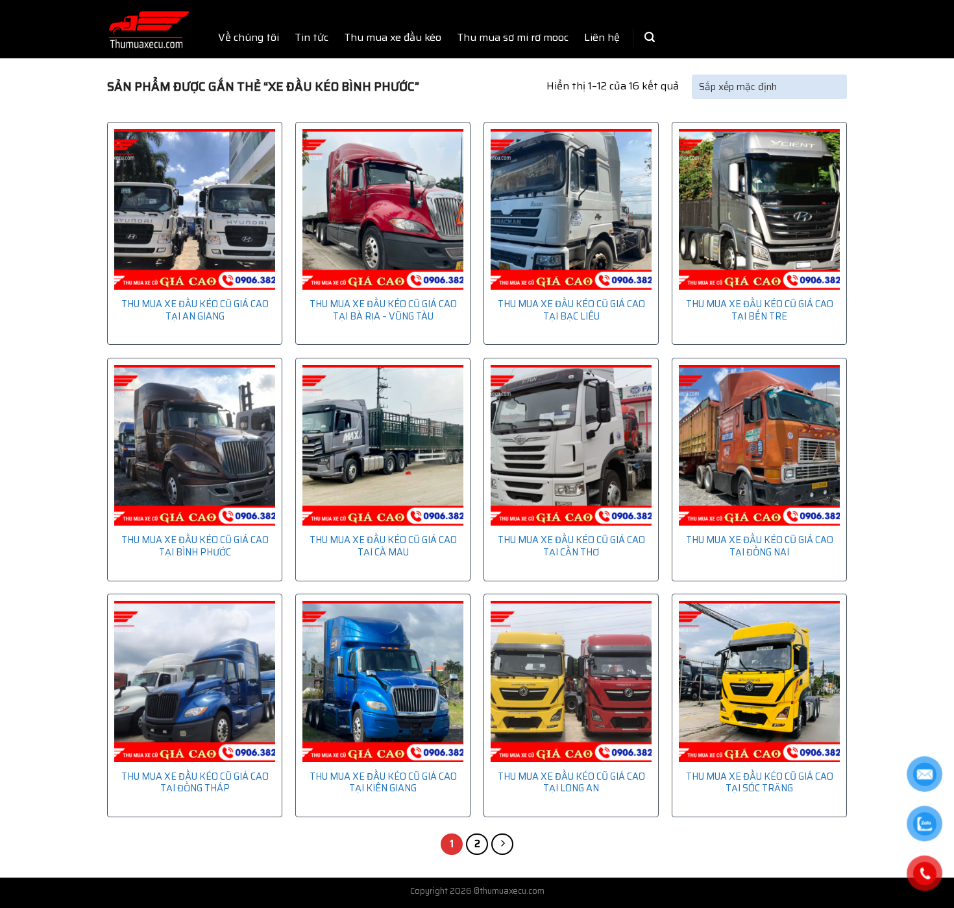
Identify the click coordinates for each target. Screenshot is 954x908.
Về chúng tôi (248, 37)
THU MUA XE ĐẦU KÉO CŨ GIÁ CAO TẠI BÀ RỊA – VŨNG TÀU (383, 310)
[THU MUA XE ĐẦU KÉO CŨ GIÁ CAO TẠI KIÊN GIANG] (382, 681)
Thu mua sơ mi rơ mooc (513, 37)
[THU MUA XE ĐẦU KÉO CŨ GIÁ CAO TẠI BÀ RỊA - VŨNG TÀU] (382, 209)
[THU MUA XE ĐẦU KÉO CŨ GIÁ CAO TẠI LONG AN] (571, 681)
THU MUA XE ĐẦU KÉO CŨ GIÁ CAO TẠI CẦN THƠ (571, 546)
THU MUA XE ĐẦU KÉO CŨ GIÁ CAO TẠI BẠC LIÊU (571, 310)
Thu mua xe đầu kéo (392, 37)
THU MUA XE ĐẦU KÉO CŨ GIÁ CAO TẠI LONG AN (571, 783)
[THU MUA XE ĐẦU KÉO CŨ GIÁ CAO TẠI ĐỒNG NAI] (759, 445)
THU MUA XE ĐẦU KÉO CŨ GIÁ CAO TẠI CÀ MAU (383, 546)
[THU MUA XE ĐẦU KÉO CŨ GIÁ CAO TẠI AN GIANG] (194, 209)
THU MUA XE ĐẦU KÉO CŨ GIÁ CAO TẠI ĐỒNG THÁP (195, 783)
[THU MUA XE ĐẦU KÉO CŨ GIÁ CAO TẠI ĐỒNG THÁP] (194, 681)
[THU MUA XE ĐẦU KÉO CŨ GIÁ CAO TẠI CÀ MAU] (382, 445)
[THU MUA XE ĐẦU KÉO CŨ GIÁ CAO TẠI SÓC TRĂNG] (759, 681)
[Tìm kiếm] (649, 37)
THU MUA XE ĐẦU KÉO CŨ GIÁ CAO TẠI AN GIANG (195, 310)
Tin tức (311, 37)
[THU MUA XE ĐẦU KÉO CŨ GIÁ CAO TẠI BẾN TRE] (759, 209)
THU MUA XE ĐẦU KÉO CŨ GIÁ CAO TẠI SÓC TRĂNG (759, 783)
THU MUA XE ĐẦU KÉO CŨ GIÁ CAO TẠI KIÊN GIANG (383, 783)
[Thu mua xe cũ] (149, 29)
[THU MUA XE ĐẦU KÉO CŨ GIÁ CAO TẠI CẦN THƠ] (571, 445)
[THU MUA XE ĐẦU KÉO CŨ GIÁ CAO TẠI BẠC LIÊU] (571, 209)
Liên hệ (602, 37)
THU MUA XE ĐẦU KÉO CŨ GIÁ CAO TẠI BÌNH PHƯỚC (195, 546)
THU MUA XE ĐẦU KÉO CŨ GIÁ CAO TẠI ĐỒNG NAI (759, 546)
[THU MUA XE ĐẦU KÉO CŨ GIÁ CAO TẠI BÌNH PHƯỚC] (194, 445)
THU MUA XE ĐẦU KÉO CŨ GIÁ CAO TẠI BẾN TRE (759, 310)
